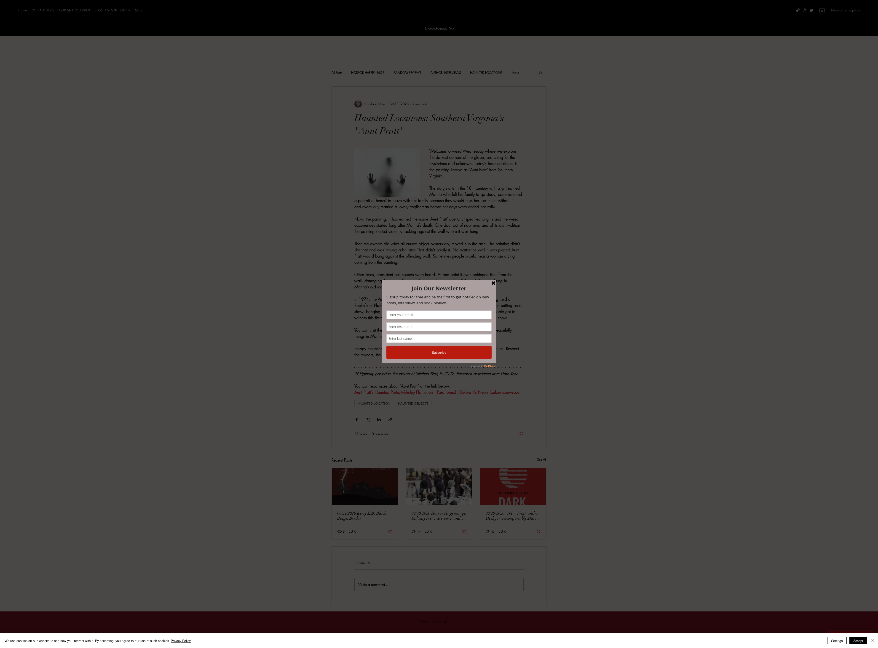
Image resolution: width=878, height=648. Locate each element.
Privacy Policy (181, 640)
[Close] (872, 640)
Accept (858, 640)
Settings (837, 640)
